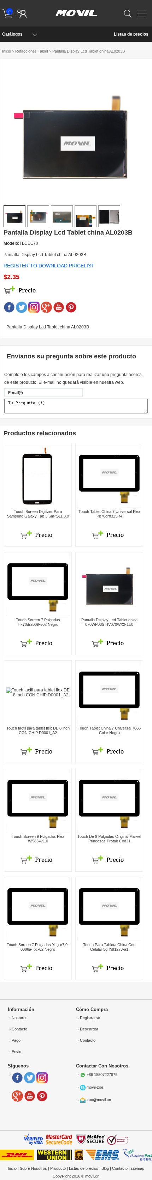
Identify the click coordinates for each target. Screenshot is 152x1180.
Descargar (89, 1029)
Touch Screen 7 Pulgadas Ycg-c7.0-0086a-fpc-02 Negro (38, 947)
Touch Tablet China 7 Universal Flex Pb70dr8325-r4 (109, 513)
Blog (105, 1168)
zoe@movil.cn (99, 1099)
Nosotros (20, 1018)
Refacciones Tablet (31, 51)
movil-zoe (95, 1087)
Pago (16, 1040)
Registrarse (90, 1018)
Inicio (6, 51)
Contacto (19, 1029)
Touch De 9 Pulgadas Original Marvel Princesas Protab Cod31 (109, 838)
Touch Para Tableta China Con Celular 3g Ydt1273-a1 (109, 947)
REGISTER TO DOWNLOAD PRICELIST (49, 265)
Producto (58, 1168)
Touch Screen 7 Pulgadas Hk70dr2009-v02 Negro (38, 622)
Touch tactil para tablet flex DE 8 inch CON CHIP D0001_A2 (38, 730)
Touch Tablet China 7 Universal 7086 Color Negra (109, 730)
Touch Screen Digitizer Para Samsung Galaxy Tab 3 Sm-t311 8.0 (38, 513)
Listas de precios (131, 34)
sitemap (137, 1168)
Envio (16, 1051)
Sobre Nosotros (33, 1168)
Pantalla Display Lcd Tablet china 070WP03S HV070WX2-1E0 (109, 622)
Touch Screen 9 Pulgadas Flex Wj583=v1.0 (38, 838)
